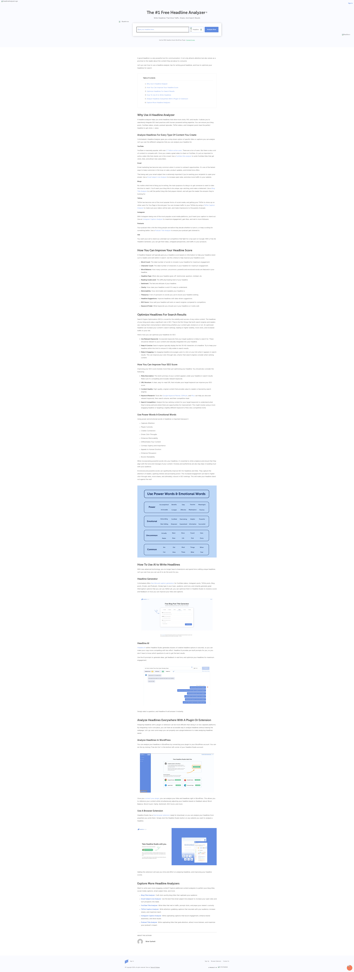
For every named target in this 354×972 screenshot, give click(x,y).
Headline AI (141, 648)
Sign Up (207, 961)
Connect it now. (190, 40)
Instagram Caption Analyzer (153, 219)
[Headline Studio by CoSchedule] (127, 961)
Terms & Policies (155, 967)
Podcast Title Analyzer (163, 230)
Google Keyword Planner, (172, 396)
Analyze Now (211, 29)
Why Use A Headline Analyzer (157, 84)
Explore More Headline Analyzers (158, 102)
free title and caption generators (162, 583)
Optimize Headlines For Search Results (161, 91)
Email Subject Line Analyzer (157, 177)
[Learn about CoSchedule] (223, 967)
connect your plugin (152, 798)
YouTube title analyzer (183, 156)
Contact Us (226, 961)
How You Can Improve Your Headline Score (162, 87)
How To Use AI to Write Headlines (159, 95)
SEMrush (184, 396)
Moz (193, 396)
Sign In (350, 3)
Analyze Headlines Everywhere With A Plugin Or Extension (167, 99)
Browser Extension (216, 961)
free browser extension (161, 815)
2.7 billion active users (174, 150)
